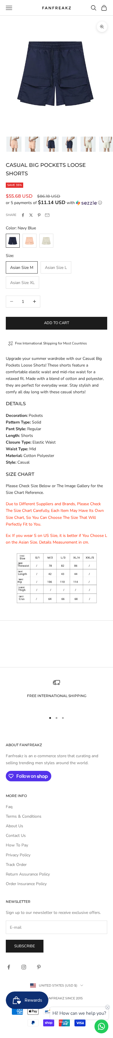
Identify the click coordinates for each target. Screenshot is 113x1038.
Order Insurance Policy (26, 884)
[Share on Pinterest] (39, 215)
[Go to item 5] (88, 144)
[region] (56, 693)
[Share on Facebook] (23, 215)
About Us (14, 826)
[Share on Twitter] (31, 215)
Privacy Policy (18, 855)
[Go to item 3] (51, 144)
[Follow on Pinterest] (39, 967)
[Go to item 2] (32, 144)
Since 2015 (74, 998)
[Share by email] (47, 215)
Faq (9, 807)
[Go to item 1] (14, 144)
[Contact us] (101, 1026)
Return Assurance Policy (28, 874)
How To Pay (17, 845)
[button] (56, 203)
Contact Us (16, 835)
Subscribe (24, 946)
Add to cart (56, 323)
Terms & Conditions (23, 816)
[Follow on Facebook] (9, 967)
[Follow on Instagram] (24, 967)
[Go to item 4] (69, 144)
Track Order (16, 864)
